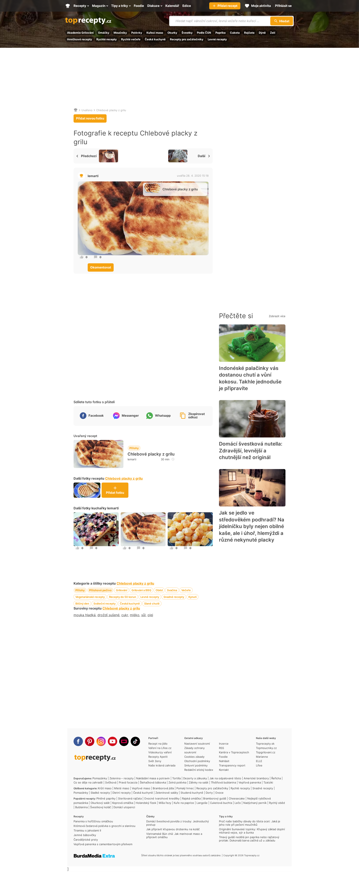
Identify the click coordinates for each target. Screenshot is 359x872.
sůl (143, 615)
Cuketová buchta (221, 802)
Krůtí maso (105, 788)
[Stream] (124, 741)
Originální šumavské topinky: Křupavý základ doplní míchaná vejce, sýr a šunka (252, 831)
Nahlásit (224, 761)
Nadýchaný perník (255, 802)
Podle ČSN (204, 32)
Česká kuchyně (155, 39)
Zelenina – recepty (121, 778)
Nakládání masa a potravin (153, 778)
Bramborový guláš (214, 798)
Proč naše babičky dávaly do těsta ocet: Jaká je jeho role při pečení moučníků (249, 823)
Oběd (159, 590)
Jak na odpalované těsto (225, 778)
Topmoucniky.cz (266, 748)
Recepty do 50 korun (122, 597)
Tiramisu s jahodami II (87, 830)
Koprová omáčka (122, 802)
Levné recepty (217, 39)
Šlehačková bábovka (153, 782)
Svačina (172, 590)
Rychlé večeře (130, 39)
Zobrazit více (277, 316)
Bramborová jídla (163, 788)
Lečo (238, 802)
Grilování (121, 590)
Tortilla (176, 778)
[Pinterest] (89, 741)
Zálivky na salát (198, 782)
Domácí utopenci (124, 807)
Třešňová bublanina (223, 782)
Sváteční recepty (104, 603)
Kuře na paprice (184, 802)
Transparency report (232, 765)
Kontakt (224, 769)
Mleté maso (121, 788)
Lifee (259, 765)
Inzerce (224, 743)
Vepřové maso (141, 788)
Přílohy (134, 448)
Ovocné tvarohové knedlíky (162, 798)
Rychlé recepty (106, 39)
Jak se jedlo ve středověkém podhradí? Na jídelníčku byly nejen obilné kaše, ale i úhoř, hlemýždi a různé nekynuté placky (251, 526)
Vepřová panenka (250, 782)
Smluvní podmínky (196, 765)
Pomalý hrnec (185, 788)
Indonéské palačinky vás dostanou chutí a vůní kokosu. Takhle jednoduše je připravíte (250, 378)
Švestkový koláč (100, 807)
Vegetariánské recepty (90, 597)
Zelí (272, 32)
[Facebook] (78, 741)
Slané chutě (152, 603)
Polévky (136, 32)
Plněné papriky (106, 798)
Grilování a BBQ (141, 590)
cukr (124, 615)
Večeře (186, 590)
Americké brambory (256, 778)
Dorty (209, 792)
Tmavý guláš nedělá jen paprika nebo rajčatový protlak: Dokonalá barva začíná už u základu (249, 838)
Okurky (172, 32)
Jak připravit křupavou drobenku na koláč (173, 829)
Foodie (223, 756)
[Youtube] (112, 741)
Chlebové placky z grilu (111, 110)
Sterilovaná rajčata (130, 798)
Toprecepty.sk (265, 743)
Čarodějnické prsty (86, 839)
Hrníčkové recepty (79, 39)
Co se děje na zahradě (88, 782)
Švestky (187, 32)
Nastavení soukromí (197, 743)
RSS (221, 748)
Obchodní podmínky (197, 761)
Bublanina (81, 807)
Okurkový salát (100, 802)
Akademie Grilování (80, 32)
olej (150, 615)
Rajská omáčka (191, 798)
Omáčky (103, 32)
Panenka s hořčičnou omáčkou (93, 821)
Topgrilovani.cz (265, 752)
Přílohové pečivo (100, 590)
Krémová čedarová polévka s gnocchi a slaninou (104, 826)
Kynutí (192, 597)
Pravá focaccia (128, 782)
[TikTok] (135, 741)
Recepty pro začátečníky (186, 39)
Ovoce (219, 792)
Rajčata (249, 32)
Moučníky (120, 32)
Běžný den (82, 603)
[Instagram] (101, 741)
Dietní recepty (121, 792)
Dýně (262, 32)
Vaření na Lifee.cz (159, 748)
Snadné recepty (174, 597)
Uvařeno (86, 110)
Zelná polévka (177, 782)
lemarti (93, 176)
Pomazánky (99, 778)
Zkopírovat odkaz (196, 415)
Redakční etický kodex (198, 769)
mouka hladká (85, 615)
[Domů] (76, 110)
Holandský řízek (146, 802)
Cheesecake (237, 798)
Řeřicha (276, 778)
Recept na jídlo (157, 743)
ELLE (259, 761)
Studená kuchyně (192, 792)
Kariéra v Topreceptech (234, 752)
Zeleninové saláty (166, 792)
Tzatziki (268, 782)
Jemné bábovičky (85, 835)
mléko (134, 615)
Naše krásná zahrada (161, 765)
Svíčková (110, 782)
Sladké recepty (100, 792)
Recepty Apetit (158, 756)
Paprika (220, 32)
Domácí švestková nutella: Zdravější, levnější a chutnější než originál (250, 450)
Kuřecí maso (154, 32)
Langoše (202, 802)
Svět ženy (154, 761)
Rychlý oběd (277, 802)
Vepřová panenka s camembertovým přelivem (103, 844)
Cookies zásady (194, 756)
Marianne (262, 756)
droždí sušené (108, 615)
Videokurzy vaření (160, 752)
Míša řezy (165, 802)
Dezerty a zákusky (195, 778)
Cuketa (235, 32)
